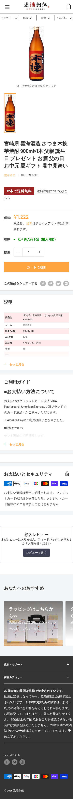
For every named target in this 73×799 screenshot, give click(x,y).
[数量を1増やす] (39, 252)
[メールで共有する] (66, 283)
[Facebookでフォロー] (7, 762)
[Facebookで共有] (43, 283)
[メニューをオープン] (7, 7)
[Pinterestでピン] (51, 283)
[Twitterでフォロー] (14, 762)
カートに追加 (36, 267)
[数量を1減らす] (18, 252)
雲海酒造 (9, 175)
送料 (29, 223)
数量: (7, 252)
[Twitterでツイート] (58, 283)
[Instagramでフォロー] (22, 762)
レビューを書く (36, 552)
